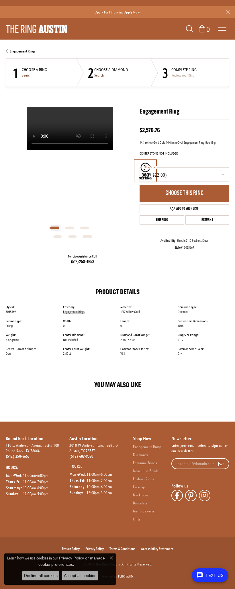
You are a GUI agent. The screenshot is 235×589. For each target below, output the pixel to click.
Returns (207, 220)
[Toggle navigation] (222, 29)
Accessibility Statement (157, 548)
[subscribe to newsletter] (221, 464)
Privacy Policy (94, 548)
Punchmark (125, 576)
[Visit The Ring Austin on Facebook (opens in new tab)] (177, 495)
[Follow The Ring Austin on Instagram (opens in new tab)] (204, 495)
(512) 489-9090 (81, 456)
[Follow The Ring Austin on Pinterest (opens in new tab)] (191, 495)
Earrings (139, 487)
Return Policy (71, 548)
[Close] (228, 12)
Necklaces (140, 495)
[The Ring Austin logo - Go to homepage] (36, 29)
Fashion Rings (143, 479)
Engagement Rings (22, 51)
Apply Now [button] (132, 12)
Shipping (162, 220)
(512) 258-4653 (82, 262)
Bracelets (140, 503)
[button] (189, 29)
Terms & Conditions (122, 548)
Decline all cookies (41, 575)
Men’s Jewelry (143, 511)
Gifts (136, 519)
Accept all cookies (80, 575)
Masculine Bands (145, 471)
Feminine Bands (145, 463)
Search (26, 75)
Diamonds (140, 455)
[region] (70, 171)
